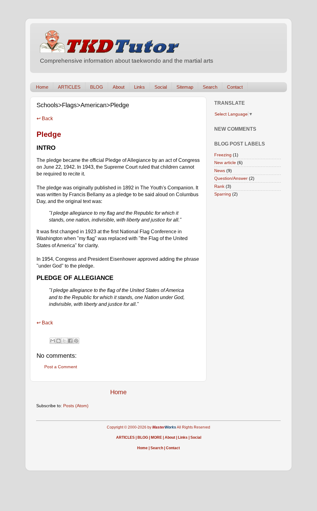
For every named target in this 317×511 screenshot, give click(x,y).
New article (225, 162)
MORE (156, 437)
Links (139, 87)
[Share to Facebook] (70, 341)
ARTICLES (69, 87)
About (118, 87)
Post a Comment (60, 366)
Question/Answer (231, 178)
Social (160, 87)
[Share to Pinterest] (76, 341)
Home (42, 87)
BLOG (96, 87)
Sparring (222, 194)
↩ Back (45, 118)
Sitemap (184, 87)
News (219, 170)
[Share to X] (64, 341)
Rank (219, 186)
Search (210, 87)
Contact (235, 87)
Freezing (223, 154)
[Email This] (53, 341)
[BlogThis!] (58, 341)
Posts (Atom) (76, 405)
